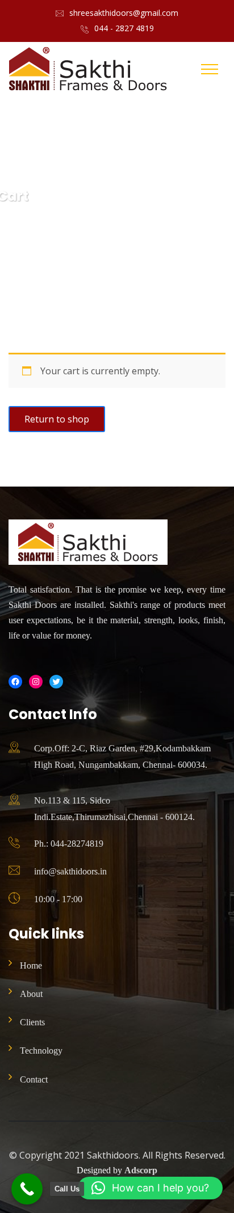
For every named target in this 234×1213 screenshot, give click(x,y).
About (31, 994)
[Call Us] (27, 1188)
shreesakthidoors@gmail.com (123, 12)
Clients (32, 1022)
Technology (41, 1050)
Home (31, 965)
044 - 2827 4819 (124, 28)
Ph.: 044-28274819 (68, 843)
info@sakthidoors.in (70, 871)
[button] (150, 1188)
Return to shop (56, 419)
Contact (34, 1079)
